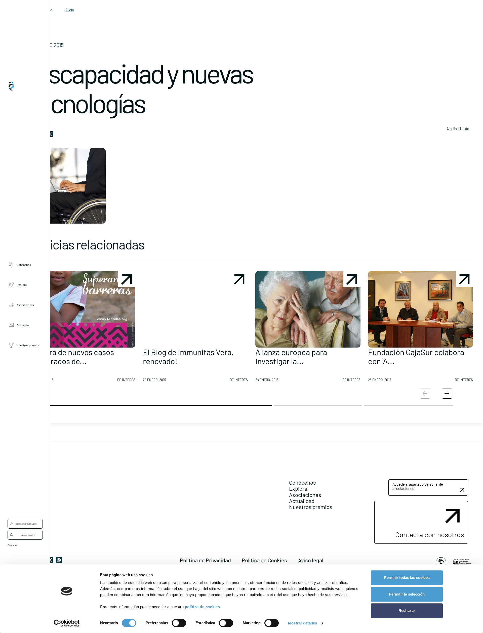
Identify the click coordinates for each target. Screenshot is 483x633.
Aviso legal (310, 560)
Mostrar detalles (302, 623)
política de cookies (202, 607)
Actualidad (23, 325)
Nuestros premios (28, 345)
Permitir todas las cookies (407, 577)
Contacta (12, 545)
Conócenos (24, 264)
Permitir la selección (407, 594)
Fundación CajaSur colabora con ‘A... (416, 356)
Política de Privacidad (205, 560)
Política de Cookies (264, 560)
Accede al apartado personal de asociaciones (417, 486)
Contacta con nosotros (429, 534)
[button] (82, 328)
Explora (22, 284)
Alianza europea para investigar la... (291, 356)
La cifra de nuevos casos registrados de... (72, 356)
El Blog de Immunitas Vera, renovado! (188, 356)
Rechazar (406, 610)
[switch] (179, 623)
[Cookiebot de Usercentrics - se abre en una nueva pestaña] (67, 623)
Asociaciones (25, 305)
